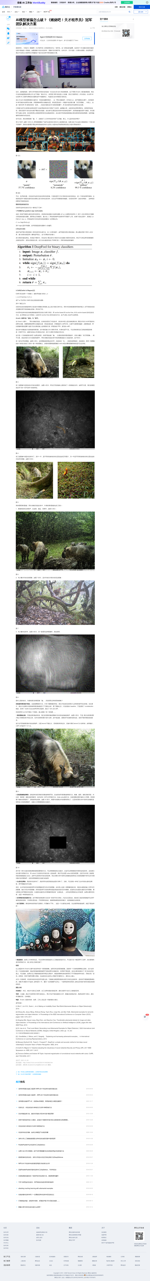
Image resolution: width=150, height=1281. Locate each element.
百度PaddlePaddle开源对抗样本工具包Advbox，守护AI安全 (37, 1170)
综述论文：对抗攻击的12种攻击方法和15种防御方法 (35, 1107)
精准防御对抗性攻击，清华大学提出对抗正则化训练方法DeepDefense (40, 1157)
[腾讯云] (6, 7)
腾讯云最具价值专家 (74, 1232)
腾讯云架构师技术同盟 (75, 1235)
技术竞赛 (38, 1240)
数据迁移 (137, 1265)
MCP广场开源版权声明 (108, 1243)
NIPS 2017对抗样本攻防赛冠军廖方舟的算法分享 (34, 1163)
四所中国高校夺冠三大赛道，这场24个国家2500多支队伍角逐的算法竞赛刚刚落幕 (43, 1120)
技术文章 (6, 1232)
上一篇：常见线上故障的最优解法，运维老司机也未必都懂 (32, 1072)
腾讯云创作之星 (73, 1237)
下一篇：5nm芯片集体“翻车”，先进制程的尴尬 (28, 1074)
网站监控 (123, 1265)
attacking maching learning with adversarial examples (35, 1188)
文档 (116, 7)
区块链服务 (52, 1256)
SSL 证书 (123, 1261)
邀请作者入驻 (40, 1235)
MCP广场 (47, 12)
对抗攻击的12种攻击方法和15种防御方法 (31, 1126)
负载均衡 (37, 1265)
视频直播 (137, 1256)
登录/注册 (142, 7)
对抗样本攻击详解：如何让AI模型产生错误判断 (33, 1132)
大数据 (94, 1265)
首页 (3, 12)
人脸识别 (23, 1261)
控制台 (129, 7)
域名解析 (108, 1256)
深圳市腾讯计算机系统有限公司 (55, 1275)
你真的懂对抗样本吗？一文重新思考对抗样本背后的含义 (36, 1194)
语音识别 (137, 1261)
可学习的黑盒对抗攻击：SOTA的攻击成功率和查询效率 (36, 1182)
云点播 (80, 1265)
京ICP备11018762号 (90, 1277)
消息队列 (66, 1256)
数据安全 (23, 1265)
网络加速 (80, 1256)
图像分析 (94, 1261)
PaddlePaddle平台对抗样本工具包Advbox (31, 1145)
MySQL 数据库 (110, 1261)
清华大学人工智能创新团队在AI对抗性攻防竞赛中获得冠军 (37, 1138)
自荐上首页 (39, 1237)
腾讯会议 (37, 1261)
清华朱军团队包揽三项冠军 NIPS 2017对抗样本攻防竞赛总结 (37, 1089)
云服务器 (37, 1256)
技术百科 (6, 1245)
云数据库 (94, 1256)
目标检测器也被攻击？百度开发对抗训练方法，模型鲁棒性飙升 (38, 1176)
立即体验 (87, 38)
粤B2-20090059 (79, 1275)
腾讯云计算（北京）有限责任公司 (63, 1277)
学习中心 (6, 1243)
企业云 (51, 1261)
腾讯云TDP (72, 1240)
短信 (50, 1265)
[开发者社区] (17, 7)
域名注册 (23, 1256)
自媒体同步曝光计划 (41, 1232)
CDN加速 (66, 1261)
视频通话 (80, 1261)
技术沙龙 (6, 1237)
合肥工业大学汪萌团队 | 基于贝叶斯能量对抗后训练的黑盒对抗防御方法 (41, 1151)
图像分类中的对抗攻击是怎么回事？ (29, 1207)
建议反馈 (122, 7)
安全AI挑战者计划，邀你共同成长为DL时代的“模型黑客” (36, 1114)
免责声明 (104, 1235)
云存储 (122, 1256)
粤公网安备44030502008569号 (94, 1275)
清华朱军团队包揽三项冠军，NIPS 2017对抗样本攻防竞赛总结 (38, 1095)
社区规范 (104, 1232)
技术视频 (6, 1240)
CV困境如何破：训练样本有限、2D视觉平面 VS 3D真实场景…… (39, 1201)
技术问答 (6, 1235)
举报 (93, 28)
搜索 (129, 11)
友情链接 (104, 1240)
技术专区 (6, 1248)
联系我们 (104, 1237)
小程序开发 (109, 1265)
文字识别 (66, 1265)
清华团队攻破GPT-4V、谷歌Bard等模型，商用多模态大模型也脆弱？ (40, 1101)
